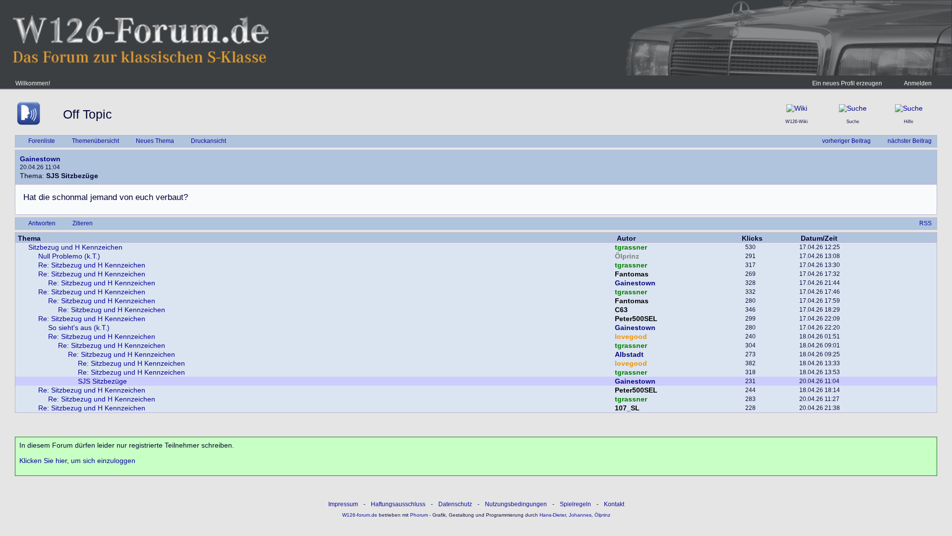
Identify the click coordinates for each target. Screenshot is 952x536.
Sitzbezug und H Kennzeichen (75, 247)
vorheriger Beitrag (846, 141)
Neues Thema (155, 141)
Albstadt (629, 354)
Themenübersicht (95, 141)
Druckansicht (208, 141)
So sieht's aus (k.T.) (79, 328)
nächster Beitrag (910, 141)
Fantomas (632, 274)
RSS (925, 223)
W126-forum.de (359, 515)
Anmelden (918, 83)
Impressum (343, 504)
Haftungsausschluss (398, 504)
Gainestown (40, 159)
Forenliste (41, 141)
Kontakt (614, 504)
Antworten (42, 223)
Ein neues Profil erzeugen (847, 83)
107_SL (627, 408)
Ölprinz (627, 256)
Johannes (580, 515)
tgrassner (631, 247)
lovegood (631, 336)
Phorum (418, 515)
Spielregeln (575, 504)
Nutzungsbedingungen (516, 504)
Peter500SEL (636, 319)
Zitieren (82, 223)
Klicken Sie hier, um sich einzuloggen (77, 461)
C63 (621, 310)
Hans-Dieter (552, 515)
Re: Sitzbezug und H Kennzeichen (91, 265)
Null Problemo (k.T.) (69, 256)
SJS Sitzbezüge (102, 381)
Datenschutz (455, 504)
